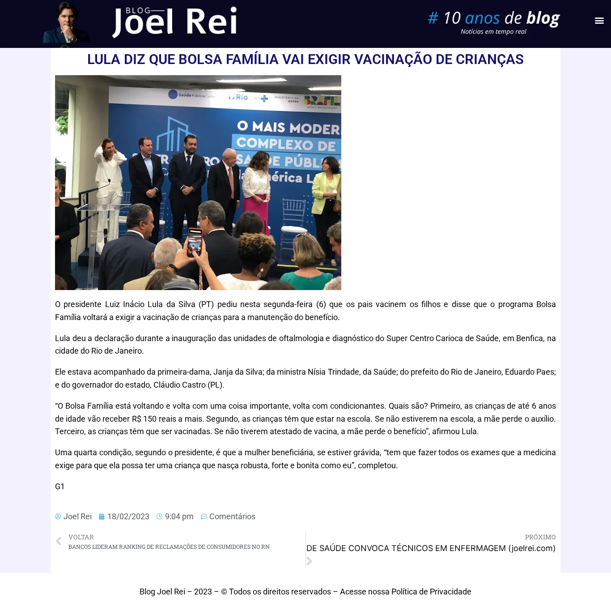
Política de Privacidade (431, 591)
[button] (599, 20)
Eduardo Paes (529, 371)
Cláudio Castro (179, 384)
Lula (155, 304)
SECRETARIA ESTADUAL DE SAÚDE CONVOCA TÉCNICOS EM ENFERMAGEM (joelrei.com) (431, 548)
